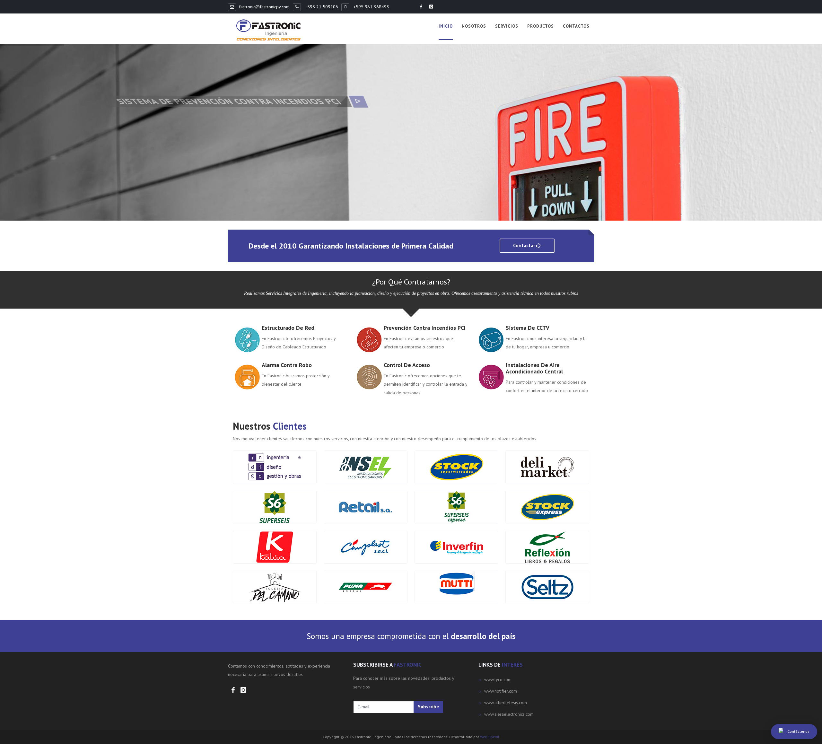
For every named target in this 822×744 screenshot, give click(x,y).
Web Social (489, 736)
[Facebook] (421, 6)
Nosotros (474, 26)
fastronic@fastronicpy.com (264, 7)
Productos (540, 26)
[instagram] (431, 6)
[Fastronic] (268, 30)
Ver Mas (250, 163)
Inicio (446, 26)
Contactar (524, 245)
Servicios (506, 26)
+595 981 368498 (370, 7)
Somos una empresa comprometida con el (411, 636)
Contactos (576, 26)
